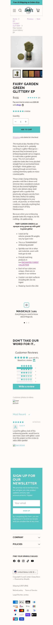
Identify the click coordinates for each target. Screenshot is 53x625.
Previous (30, 19)
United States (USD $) (26, 572)
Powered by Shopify (22, 579)
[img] (18, 422)
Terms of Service (31, 590)
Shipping (16, 137)
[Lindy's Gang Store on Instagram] (23, 561)
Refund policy (18, 590)
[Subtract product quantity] (15, 122)
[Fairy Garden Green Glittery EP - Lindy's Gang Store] (26, 52)
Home (15, 19)
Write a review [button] (26, 386)
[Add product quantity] (25, 122)
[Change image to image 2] (37, 74)
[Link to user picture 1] (19, 450)
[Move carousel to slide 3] (28, 322)
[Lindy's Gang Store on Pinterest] (18, 561)
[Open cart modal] (38, 10)
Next (38, 19)
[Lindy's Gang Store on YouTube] (32, 561)
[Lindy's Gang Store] (29, 10)
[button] (18, 111)
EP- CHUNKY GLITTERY (16, 23)
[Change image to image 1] (17, 74)
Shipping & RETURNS (20, 586)
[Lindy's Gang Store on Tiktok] (28, 561)
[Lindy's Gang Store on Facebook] (14, 561)
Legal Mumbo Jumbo (21, 595)
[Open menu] (14, 10)
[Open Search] (20, 10)
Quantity (16, 116)
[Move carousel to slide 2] (26, 322)
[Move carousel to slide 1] (24, 322)
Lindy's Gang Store (33, 577)
